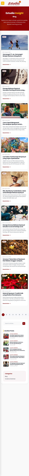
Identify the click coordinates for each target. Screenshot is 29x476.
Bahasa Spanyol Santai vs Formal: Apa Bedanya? (16, 343)
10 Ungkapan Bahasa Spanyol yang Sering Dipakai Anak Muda (17, 364)
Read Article (6, 64)
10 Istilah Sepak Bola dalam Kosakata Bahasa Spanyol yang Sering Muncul (17, 337)
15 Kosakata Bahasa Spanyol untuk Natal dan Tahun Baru (17, 357)
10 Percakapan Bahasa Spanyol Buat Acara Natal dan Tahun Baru (17, 351)
